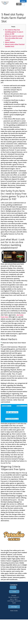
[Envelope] (12, 616)
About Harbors (10, 42)
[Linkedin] (8, 616)
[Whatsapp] (16, 616)
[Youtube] (20, 616)
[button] (24, 4)
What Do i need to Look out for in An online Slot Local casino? (14, 38)
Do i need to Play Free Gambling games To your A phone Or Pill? (14, 32)
